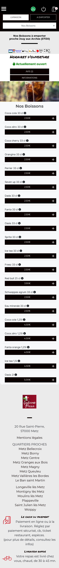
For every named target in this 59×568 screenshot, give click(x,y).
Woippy (30, 509)
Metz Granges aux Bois (30, 462)
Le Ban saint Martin (30, 480)
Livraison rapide (35, 551)
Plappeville (30, 500)
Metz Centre (30, 458)
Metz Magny (30, 467)
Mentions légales (29, 438)
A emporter (43, 17)
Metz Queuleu (30, 471)
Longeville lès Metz (30, 487)
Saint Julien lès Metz (30, 505)
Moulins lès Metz (30, 496)
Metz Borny (30, 453)
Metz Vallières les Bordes (30, 476)
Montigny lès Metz (30, 491)
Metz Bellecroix (30, 449)
